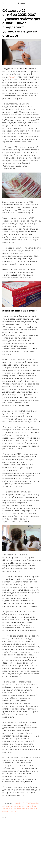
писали (12, 77)
